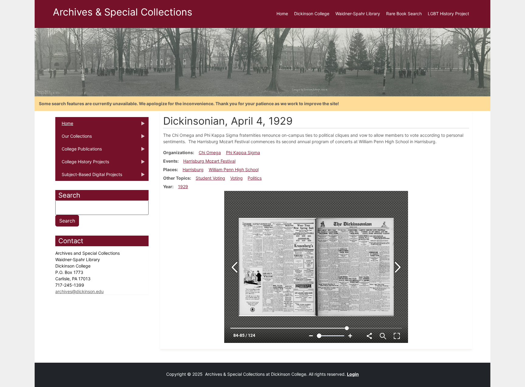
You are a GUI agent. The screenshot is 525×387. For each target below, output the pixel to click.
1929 (183, 186)
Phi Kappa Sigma (243, 152)
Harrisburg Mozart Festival (209, 161)
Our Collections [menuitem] (73, 138)
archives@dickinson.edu (79, 291)
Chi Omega (210, 152)
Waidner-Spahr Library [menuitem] (357, 13)
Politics (255, 178)
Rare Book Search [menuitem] (404, 13)
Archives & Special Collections (122, 12)
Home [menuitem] (282, 13)
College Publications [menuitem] (78, 150)
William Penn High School (234, 169)
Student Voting (210, 178)
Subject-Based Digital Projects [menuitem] (88, 176)
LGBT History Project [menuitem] (448, 13)
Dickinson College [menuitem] (311, 13)
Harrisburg (193, 169)
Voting (236, 178)
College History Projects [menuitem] (82, 163)
